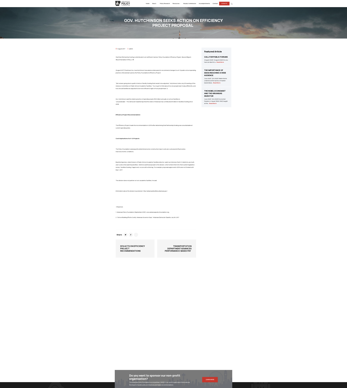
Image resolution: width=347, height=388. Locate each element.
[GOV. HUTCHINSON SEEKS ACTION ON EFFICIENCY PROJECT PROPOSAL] (125, 235)
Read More (220, 62)
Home (147, 3)
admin (131, 49)
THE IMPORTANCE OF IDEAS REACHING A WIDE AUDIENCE (215, 73)
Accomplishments (204, 3)
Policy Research (165, 3)
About (154, 3)
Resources (176, 3)
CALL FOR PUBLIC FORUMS (216, 57)
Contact (215, 3)
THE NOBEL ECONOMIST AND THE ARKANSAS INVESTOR (214, 93)
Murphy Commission (189, 3)
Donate (224, 3)
